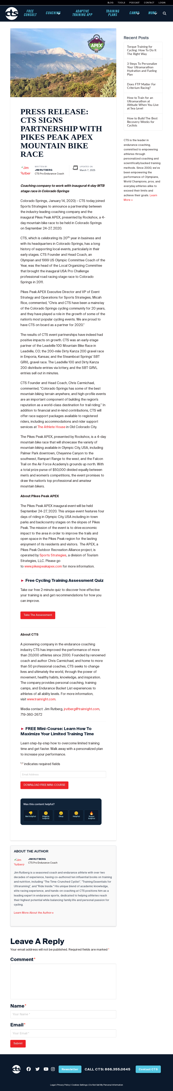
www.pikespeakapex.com (43, 566)
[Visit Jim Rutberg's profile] (25, 170)
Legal (53, 1085)
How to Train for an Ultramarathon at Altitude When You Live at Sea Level (143, 103)
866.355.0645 (117, 1069)
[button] (165, 13)
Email (17, 1025)
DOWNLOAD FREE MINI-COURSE (44, 784)
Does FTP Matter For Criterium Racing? (141, 86)
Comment (22, 959)
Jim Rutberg (43, 170)
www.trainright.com (41, 699)
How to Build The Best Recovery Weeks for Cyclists (142, 122)
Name (18, 1006)
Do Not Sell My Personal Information (106, 1085)
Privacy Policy (63, 1085)
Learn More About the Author (34, 912)
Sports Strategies (53, 555)
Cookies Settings (79, 1085)
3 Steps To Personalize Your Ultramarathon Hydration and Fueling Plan (142, 69)
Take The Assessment (38, 614)
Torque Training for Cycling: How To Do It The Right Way (141, 50)
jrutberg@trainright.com (81, 709)
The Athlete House (51, 427)
